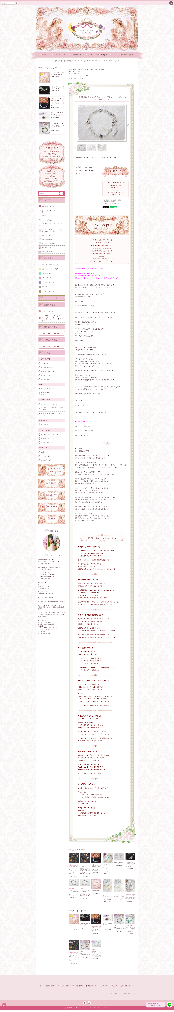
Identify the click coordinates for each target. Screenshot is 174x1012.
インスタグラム (114, 986)
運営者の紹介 (80, 986)
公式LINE (90, 55)
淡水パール (77, 71)
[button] (75, 124)
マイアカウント (163, 3)
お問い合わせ (128, 55)
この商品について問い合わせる (110, 203)
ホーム (47, 55)
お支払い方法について (52, 986)
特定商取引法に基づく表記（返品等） (112, 200)
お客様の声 (77, 55)
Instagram (104, 55)
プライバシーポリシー (112, 993)
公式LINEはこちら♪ (84, 803)
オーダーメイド (61, 55)
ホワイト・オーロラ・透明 (81, 76)
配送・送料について (68, 986)
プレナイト (77, 73)
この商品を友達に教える (108, 201)
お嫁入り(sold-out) (79, 69)
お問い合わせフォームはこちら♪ (88, 801)
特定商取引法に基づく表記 (129, 993)
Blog (115, 55)
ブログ (97, 986)
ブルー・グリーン (78, 78)
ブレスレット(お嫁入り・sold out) (95, 69)
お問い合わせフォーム (127, 986)
